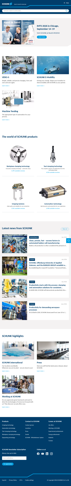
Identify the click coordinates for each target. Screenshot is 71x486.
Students (50, 437)
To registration (8, 464)
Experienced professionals (55, 431)
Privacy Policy (13, 480)
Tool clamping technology (9, 431)
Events (27, 434)
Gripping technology (7, 425)
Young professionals (54, 434)
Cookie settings (29, 480)
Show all (65, 229)
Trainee (50, 440)
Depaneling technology (8, 437)
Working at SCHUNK (54, 428)
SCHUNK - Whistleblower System (34, 437)
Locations (28, 428)
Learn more (42, 37)
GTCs (20, 480)
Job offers (51, 425)
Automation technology (8, 428)
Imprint (4, 480)
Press (26, 431)
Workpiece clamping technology (11, 434)
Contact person (29, 425)
